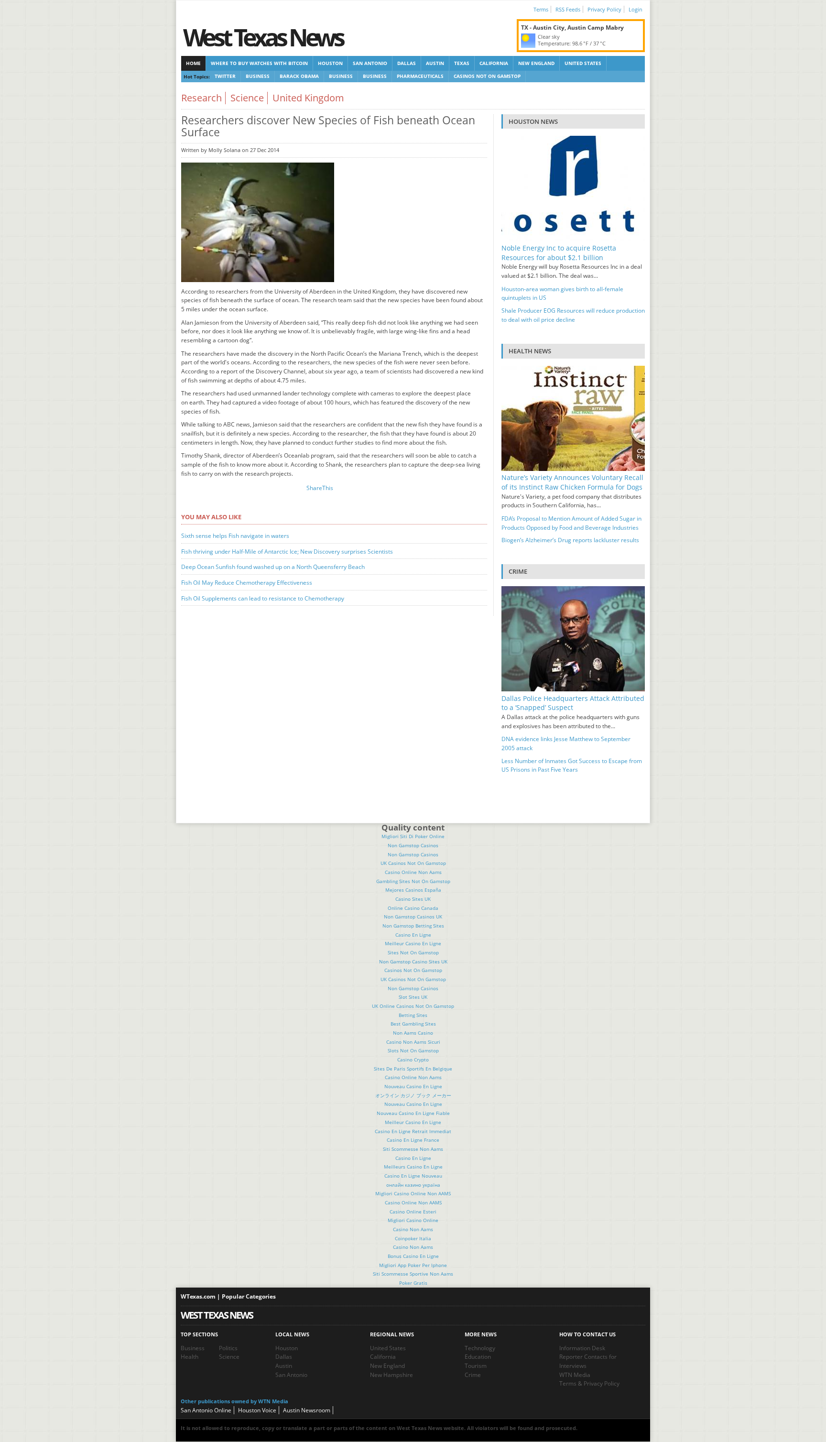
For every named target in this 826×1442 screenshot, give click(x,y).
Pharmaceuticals (420, 76)
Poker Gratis (413, 1282)
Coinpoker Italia (413, 1238)
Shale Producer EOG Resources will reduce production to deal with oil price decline (573, 315)
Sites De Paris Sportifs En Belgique (413, 1068)
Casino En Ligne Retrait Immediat (413, 1131)
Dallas (406, 63)
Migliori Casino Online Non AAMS (413, 1193)
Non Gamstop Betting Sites (413, 925)
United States (583, 63)
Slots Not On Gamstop (413, 1050)
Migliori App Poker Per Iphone (413, 1265)
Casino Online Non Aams (413, 872)
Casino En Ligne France (413, 1139)
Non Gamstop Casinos (413, 845)
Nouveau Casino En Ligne (413, 1086)
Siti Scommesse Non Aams (413, 1149)
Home (193, 63)
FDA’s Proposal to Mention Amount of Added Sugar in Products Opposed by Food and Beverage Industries (571, 523)
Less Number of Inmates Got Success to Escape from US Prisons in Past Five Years (571, 765)
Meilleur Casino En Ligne (413, 943)
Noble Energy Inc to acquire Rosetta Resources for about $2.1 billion (558, 252)
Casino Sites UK (413, 899)
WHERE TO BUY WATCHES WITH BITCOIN (259, 63)
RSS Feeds (567, 9)
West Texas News (263, 37)
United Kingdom (308, 97)
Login (635, 9)
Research (201, 97)
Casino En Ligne (413, 934)
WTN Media (574, 1375)
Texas (461, 63)
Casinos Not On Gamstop (487, 76)
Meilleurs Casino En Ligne (413, 1166)
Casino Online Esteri (413, 1211)
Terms (540, 9)
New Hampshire (391, 1375)
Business (258, 76)
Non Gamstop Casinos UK (413, 916)
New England (536, 63)
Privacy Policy (604, 9)
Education (478, 1357)
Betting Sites (413, 1015)
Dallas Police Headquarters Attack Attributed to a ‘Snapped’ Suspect (572, 703)
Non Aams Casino (413, 1032)
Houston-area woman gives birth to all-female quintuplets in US (562, 293)
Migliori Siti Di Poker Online (413, 836)
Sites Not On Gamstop (413, 952)
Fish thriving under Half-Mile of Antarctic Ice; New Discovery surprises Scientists (287, 551)
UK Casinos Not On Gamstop (413, 863)
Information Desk (582, 1348)
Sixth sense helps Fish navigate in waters (235, 536)
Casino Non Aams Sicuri (413, 1041)
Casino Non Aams (413, 1229)
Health (189, 1357)
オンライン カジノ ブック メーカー (413, 1095)
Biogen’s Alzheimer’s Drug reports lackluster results (570, 540)
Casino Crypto (413, 1059)
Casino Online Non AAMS (413, 1202)
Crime (473, 1375)
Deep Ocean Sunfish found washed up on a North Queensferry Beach (273, 567)
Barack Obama (299, 76)
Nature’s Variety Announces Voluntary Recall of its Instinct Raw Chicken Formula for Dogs (572, 482)
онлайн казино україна (413, 1184)
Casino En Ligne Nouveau (413, 1175)
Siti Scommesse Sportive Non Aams (413, 1273)
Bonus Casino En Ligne (413, 1256)
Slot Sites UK (413, 997)
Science (247, 97)
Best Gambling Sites (413, 1023)
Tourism (476, 1366)
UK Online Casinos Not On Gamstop (413, 1006)
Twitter (225, 76)
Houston (330, 63)
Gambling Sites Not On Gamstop (413, 881)
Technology (480, 1348)
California (493, 63)
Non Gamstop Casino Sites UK (413, 961)
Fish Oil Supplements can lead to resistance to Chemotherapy (262, 598)
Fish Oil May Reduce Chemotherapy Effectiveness (246, 583)
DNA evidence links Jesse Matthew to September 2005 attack (565, 743)
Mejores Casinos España (413, 889)
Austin (435, 63)
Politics (228, 1348)
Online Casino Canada (413, 908)
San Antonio (370, 63)
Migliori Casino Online (413, 1220)
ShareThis (319, 488)
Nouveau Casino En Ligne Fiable (413, 1113)
